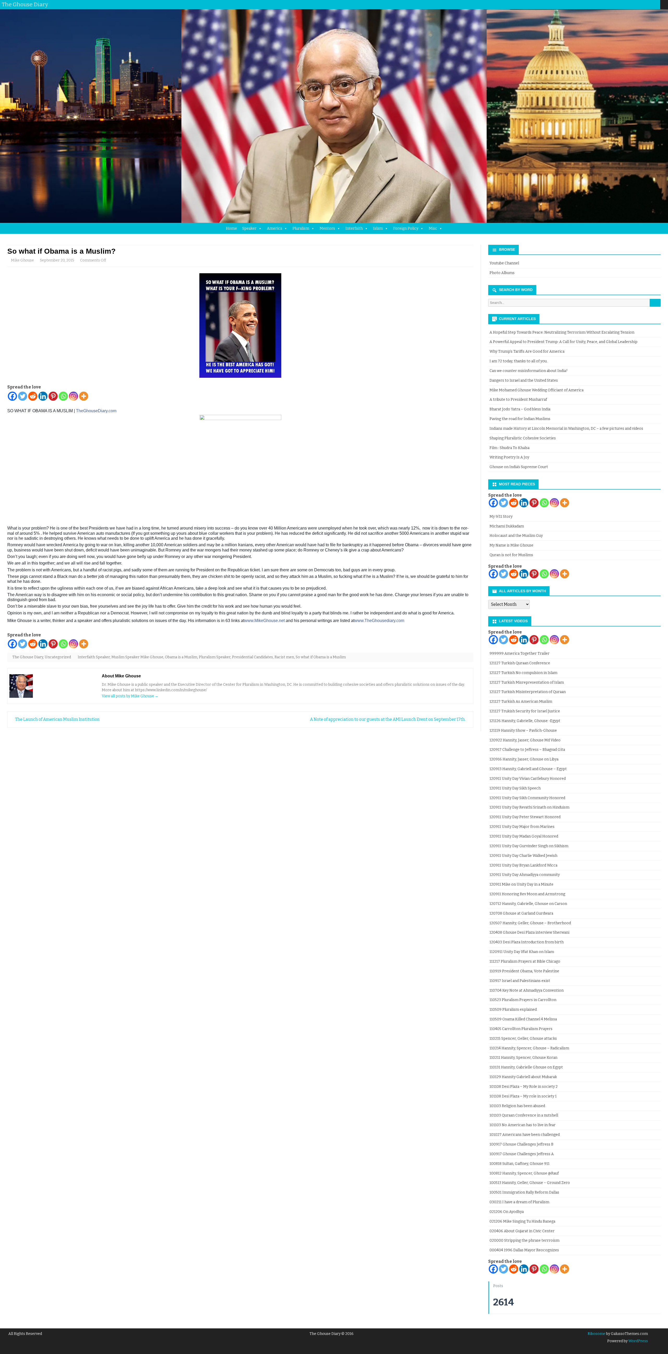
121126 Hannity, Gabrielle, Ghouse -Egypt (525, 721)
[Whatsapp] (63, 396)
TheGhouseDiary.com (96, 411)
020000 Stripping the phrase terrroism (524, 1240)
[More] (83, 396)
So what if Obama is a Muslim (321, 657)
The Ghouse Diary (27, 657)
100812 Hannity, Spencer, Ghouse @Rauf (524, 1173)
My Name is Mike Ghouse (511, 545)
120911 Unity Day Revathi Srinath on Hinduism (529, 807)
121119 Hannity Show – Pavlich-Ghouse (523, 730)
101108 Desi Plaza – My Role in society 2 (524, 1086)
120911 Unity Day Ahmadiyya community (525, 875)
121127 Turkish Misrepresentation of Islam (527, 682)
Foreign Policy (405, 228)
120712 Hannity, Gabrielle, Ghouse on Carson (528, 904)
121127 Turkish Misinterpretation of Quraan (528, 692)
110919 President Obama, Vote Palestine (524, 971)
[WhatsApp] (656, 4)
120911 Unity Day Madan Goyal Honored (524, 836)
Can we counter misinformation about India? (529, 371)
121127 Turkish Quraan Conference (520, 663)
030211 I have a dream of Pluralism (519, 1202)
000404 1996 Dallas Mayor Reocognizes (524, 1250)
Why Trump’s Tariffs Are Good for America (527, 351)
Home (231, 228)
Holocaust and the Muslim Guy (516, 535)
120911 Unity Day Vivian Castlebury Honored (528, 778)
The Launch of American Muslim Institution (57, 719)
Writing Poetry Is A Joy (509, 457)
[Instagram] (646, 4)
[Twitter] (620, 4)
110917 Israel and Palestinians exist (520, 981)
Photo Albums (502, 273)
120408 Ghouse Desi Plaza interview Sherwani (529, 932)
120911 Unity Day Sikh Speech (515, 788)
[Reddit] (32, 396)
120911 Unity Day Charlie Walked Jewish (523, 855)
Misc (433, 228)
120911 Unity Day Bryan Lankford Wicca (523, 865)
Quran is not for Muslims (511, 555)
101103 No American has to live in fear (523, 1125)
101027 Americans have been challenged (525, 1134)
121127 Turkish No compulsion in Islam (523, 673)
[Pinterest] (651, 4)
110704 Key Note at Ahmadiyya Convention (527, 990)
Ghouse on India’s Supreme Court (519, 467)
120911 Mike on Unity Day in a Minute (521, 884)
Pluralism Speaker (214, 657)
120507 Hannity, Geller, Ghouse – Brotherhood (530, 923)
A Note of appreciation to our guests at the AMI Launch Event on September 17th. (388, 719)
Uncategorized (58, 657)
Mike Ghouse (22, 260)
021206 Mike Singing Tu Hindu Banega (522, 1221)
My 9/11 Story (501, 516)
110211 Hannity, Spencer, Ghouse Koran (523, 1057)
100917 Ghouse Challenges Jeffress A (522, 1154)
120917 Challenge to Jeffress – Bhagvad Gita (527, 749)
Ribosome (596, 1334)
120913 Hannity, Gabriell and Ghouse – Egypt (528, 769)
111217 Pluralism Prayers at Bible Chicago (525, 961)
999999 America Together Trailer (520, 653)
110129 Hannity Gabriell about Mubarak (523, 1077)
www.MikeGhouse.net (264, 620)
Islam (378, 228)
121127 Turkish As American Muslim (521, 701)
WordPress (638, 1341)
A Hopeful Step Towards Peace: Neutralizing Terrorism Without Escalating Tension (562, 332)
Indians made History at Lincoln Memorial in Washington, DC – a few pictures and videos (566, 428)
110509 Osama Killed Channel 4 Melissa (523, 1019)
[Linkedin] (42, 396)
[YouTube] (641, 4)
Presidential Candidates (252, 657)
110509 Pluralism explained (513, 1009)
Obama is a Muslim (181, 657)
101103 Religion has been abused (517, 1106)
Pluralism (301, 228)
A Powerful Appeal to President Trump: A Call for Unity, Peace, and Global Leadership (563, 342)
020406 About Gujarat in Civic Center (522, 1231)
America (274, 228)
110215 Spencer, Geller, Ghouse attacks (523, 1038)
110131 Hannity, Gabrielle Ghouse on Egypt (526, 1067)
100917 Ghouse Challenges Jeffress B (521, 1144)
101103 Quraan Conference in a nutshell (524, 1115)
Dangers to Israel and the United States (524, 380)
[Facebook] (625, 4)
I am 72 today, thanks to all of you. (518, 361)
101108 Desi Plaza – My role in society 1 (523, 1096)
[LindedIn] (635, 4)
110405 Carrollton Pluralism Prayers (521, 1029)
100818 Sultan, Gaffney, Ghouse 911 (520, 1163)
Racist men (284, 657)
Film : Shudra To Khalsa (509, 448)
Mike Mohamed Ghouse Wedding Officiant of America (536, 390)
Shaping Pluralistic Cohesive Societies (523, 438)
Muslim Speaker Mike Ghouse (137, 657)
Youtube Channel (504, 263)
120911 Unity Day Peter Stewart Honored (525, 817)
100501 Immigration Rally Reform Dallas (524, 1192)
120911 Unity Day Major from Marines (522, 826)
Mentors (327, 228)
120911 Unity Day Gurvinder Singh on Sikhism (529, 846)
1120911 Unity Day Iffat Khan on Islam (522, 952)
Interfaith (354, 228)
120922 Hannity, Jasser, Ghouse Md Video (525, 740)
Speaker (249, 228)
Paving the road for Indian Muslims (520, 419)
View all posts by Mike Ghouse (130, 696)
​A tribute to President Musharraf (518, 399)
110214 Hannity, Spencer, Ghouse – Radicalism (529, 1048)
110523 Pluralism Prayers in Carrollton (523, 1000)
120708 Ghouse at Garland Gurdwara (521, 913)
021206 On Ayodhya (507, 1212)
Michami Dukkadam (507, 526)
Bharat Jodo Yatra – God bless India (520, 409)
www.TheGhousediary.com (379, 620)
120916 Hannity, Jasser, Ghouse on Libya (524, 759)
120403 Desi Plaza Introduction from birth (527, 942)
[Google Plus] (630, 4)
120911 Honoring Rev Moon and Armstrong (527, 894)
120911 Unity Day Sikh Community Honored (527, 798)
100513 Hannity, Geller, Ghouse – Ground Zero (530, 1183)
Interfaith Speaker (94, 657)
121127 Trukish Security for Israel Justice (525, 711)
